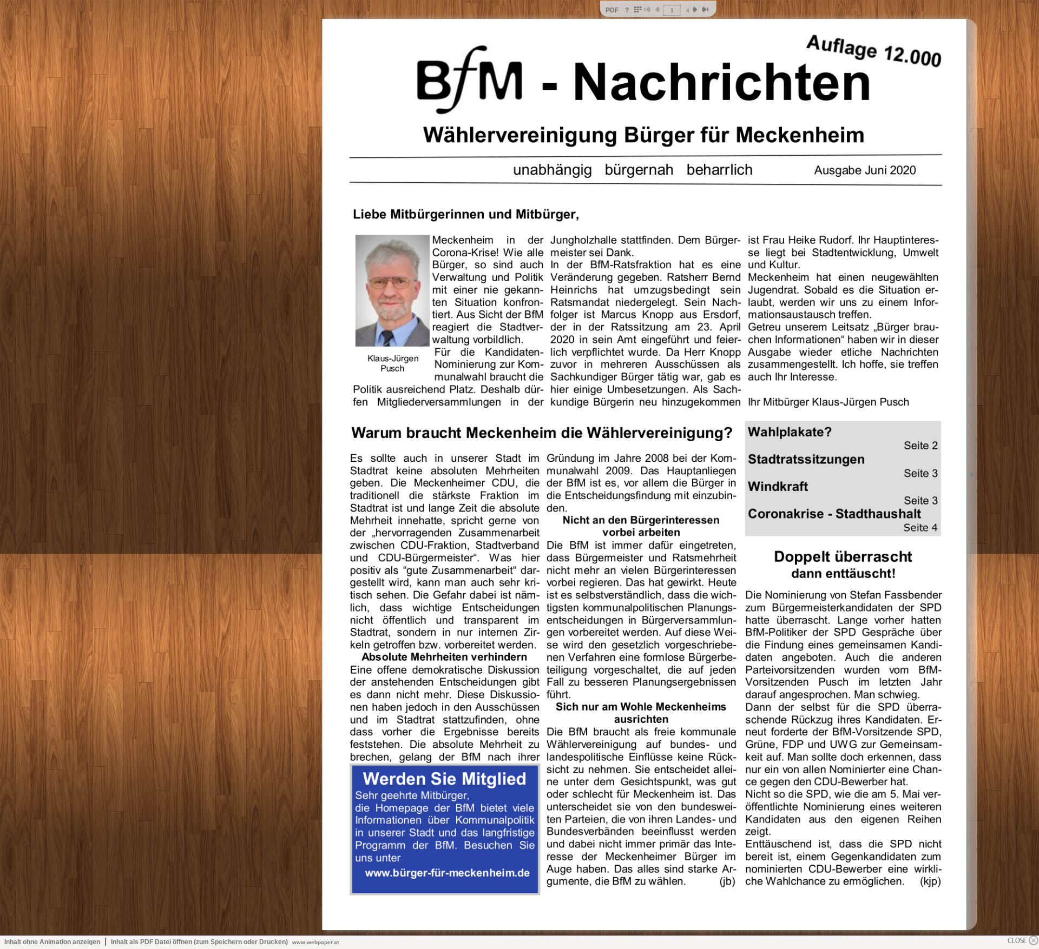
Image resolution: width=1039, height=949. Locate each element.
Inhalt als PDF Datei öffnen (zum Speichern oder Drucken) (199, 942)
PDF (612, 10)
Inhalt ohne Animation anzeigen (52, 942)
